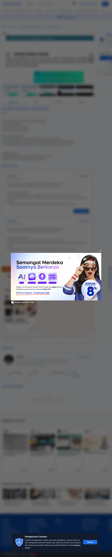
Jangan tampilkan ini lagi (24, 302)
